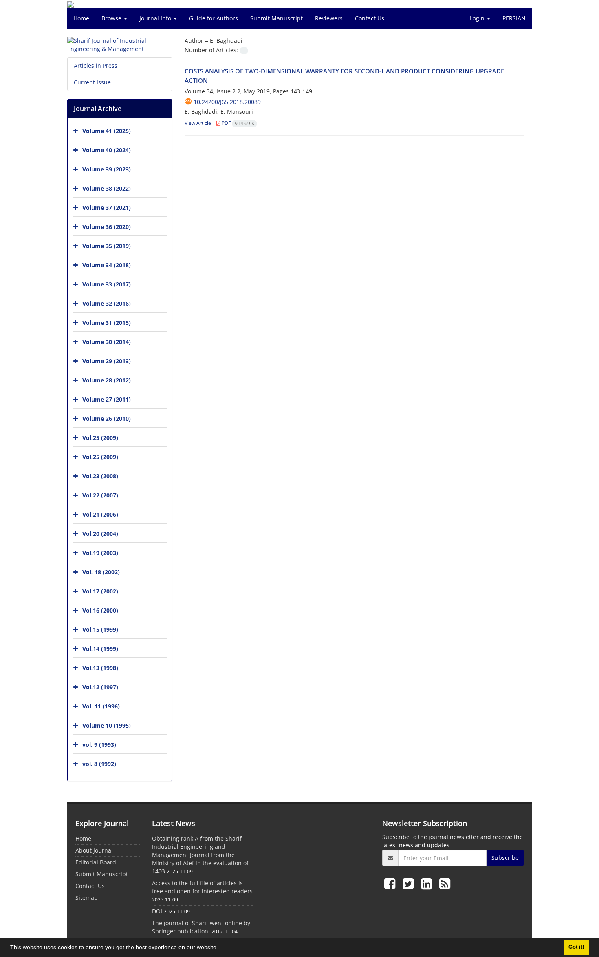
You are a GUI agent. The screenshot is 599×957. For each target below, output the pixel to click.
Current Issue (92, 82)
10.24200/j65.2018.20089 (227, 102)
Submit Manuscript (276, 18)
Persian (514, 18)
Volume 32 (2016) (106, 303)
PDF (237, 123)
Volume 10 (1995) (106, 725)
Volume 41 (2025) (106, 131)
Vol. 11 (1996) (101, 706)
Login (478, 18)
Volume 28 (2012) (106, 380)
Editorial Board (95, 862)
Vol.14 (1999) (100, 649)
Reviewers (329, 18)
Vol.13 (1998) (100, 668)
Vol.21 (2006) (100, 514)
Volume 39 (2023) (106, 169)
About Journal (94, 850)
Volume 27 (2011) (106, 399)
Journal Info (156, 18)
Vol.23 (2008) (100, 476)
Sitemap (86, 897)
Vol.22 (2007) (100, 495)
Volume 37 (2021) (106, 207)
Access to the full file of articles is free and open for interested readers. (203, 887)
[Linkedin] (428, 883)
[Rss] (444, 883)
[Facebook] (391, 883)
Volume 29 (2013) (106, 361)
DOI (157, 911)
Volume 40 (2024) (106, 150)
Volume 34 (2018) (106, 265)
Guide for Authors (213, 18)
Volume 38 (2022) (106, 188)
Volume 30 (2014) (106, 342)
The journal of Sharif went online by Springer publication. (201, 927)
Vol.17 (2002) (100, 591)
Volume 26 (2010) (106, 418)
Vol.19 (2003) (100, 553)
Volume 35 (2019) (106, 246)
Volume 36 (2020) (106, 227)
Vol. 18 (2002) (101, 572)
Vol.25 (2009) (100, 438)
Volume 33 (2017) (106, 284)
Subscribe (505, 858)
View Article (198, 123)
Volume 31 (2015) (106, 322)
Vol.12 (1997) (100, 687)
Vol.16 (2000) (100, 610)
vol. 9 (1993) (99, 744)
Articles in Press (95, 65)
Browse (112, 18)
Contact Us (369, 18)
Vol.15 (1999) (100, 629)
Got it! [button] (576, 947)
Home (81, 18)
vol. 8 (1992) (99, 764)
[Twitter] (410, 883)
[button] (221, 948)
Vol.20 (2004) (100, 533)
